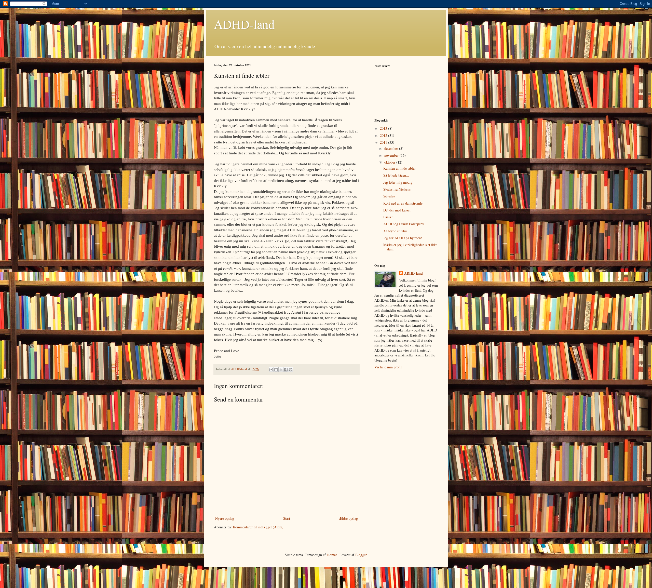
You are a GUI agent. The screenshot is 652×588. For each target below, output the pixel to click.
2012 (384, 135)
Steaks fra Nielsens (397, 189)
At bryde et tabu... (396, 231)
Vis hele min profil (388, 367)
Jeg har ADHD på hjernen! (402, 237)
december (391, 148)
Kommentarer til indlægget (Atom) (258, 527)
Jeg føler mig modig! (398, 182)
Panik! (388, 217)
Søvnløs (389, 196)
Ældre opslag (348, 518)
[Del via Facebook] (285, 369)
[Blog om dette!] (276, 369)
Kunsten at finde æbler (399, 168)
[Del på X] (280, 369)
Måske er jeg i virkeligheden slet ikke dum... (410, 246)
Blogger (360, 554)
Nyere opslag (224, 518)
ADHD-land (244, 24)
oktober (390, 162)
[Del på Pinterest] (290, 369)
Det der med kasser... (398, 210)
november (392, 155)
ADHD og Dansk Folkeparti (403, 223)
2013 (384, 128)
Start (286, 518)
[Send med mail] (271, 369)
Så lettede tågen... (396, 175)
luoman (332, 554)
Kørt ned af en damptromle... (404, 203)
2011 (384, 142)
